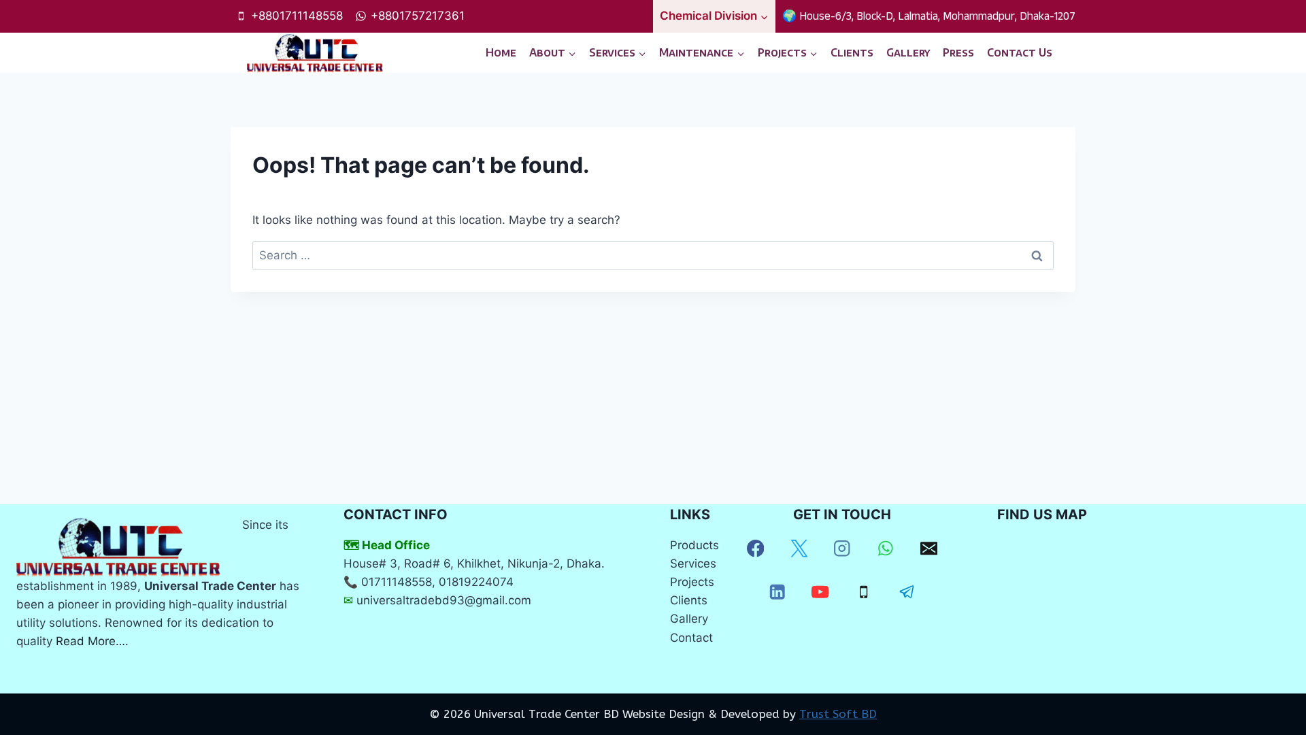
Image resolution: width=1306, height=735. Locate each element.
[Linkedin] (777, 591)
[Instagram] (842, 549)
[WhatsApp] (885, 549)
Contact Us (1019, 52)
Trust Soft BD (838, 714)
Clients (852, 52)
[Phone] (863, 591)
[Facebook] (755, 549)
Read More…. (92, 641)
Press (958, 52)
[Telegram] (907, 591)
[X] (799, 549)
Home (501, 52)
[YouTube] (820, 591)
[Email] (928, 549)
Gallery (908, 52)
